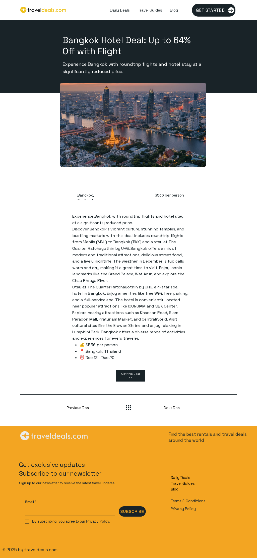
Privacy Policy (183, 508)
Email (30, 502)
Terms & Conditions (188, 501)
